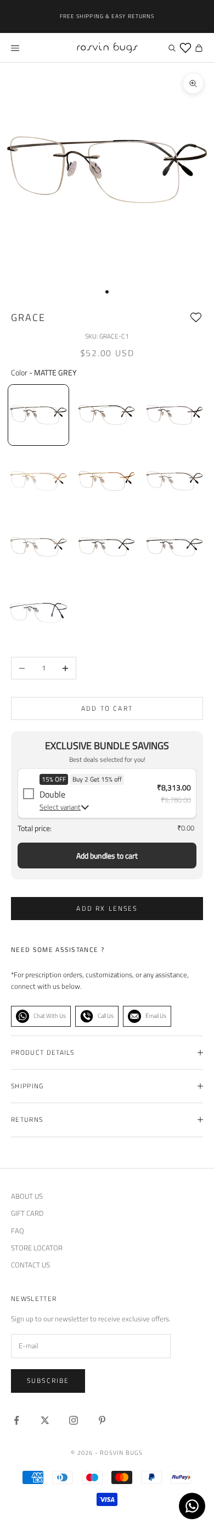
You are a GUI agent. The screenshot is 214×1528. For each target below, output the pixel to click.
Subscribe (48, 1380)
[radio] (37, 415)
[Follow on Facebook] (16, 1420)
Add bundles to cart (107, 855)
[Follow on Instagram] (73, 1420)
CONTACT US (30, 1264)
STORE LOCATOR (37, 1247)
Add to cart (107, 708)
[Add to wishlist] (196, 318)
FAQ (17, 1230)
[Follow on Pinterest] (102, 1420)
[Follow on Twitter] (45, 1420)
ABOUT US (27, 1196)
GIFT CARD (27, 1213)
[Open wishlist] (185, 48)
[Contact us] (192, 1506)
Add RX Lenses (106, 908)
